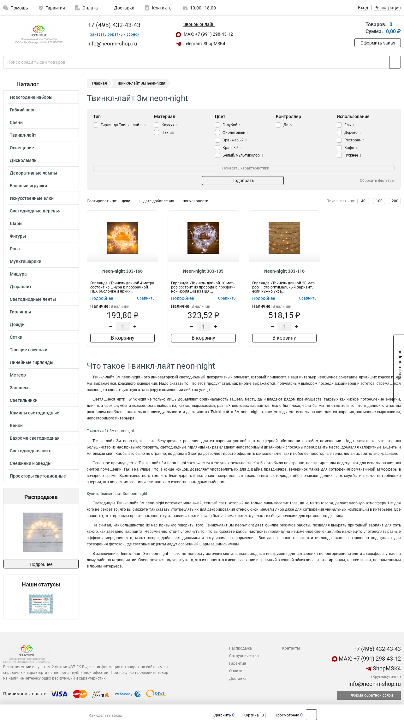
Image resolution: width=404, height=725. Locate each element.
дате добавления (158, 201)
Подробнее (41, 564)
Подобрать (242, 180)
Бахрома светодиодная (35, 438)
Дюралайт (21, 286)
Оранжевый (235, 140)
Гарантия (55, 7)
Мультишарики (25, 261)
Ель (349, 125)
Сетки (16, 337)
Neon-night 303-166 (122, 271)
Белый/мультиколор (243, 155)
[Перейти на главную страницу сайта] (38, 34)
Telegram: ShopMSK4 (204, 43)
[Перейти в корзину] (358, 28)
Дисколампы (24, 160)
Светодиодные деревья (35, 210)
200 (395, 201)
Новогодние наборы (31, 97)
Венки (16, 425)
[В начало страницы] (311, 714)
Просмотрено (287, 715)
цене (126, 201)
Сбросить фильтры (377, 180)
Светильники (24, 400)
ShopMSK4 (386, 668)
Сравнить (222, 715)
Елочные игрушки (28, 185)
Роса (15, 248)
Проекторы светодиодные (38, 475)
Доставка (123, 7)
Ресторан (354, 140)
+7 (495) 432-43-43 (113, 25)
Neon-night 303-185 (203, 271)
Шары (16, 223)
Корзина (251, 715)
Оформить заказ (377, 42)
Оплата (90, 7)
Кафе (350, 148)
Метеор (18, 374)
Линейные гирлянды (31, 362)
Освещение (22, 147)
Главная (99, 83)
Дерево (352, 132)
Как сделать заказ (105, 715)
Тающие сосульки (28, 349)
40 (363, 201)
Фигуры (18, 236)
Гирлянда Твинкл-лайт (123, 125)
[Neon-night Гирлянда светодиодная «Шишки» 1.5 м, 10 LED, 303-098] (40, 532)
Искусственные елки (32, 198)
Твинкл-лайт (23, 135)
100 (379, 201)
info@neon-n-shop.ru (374, 683)
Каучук (170, 125)
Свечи (16, 122)
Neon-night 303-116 (284, 271)
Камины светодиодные (34, 412)
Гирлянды (20, 311)
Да (287, 125)
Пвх (168, 132)
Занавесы (20, 387)
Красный (232, 148)
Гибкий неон (23, 109)
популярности (195, 201)
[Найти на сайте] (395, 62)
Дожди (17, 324)
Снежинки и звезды (30, 463)
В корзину (122, 338)
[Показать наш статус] (41, 604)
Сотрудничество (244, 656)
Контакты (162, 7)
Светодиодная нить (30, 450)
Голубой (232, 125)
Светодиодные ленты (33, 299)
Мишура (18, 273)
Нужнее (352, 155)
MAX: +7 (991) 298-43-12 (208, 34)
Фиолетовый (236, 132)
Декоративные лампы (33, 172)
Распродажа (240, 648)
